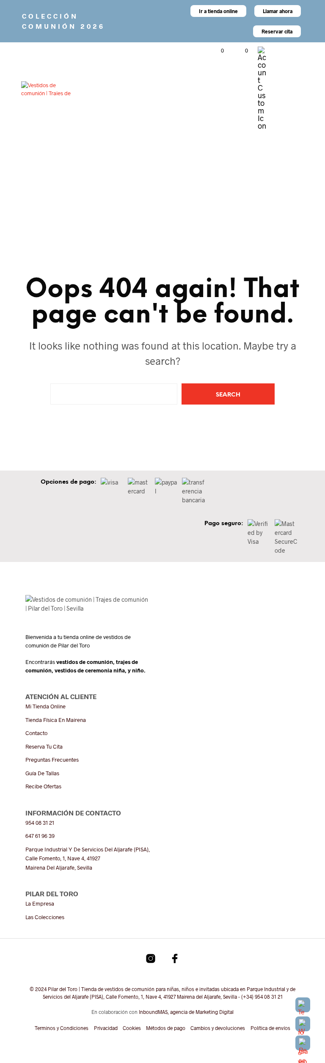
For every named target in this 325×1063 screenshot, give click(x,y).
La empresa (39, 903)
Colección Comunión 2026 (63, 21)
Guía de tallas (42, 773)
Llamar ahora (277, 11)
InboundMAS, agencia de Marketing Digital (186, 1012)
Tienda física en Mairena (55, 719)
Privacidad (106, 1028)
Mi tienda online (45, 706)
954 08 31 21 (39, 822)
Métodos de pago (165, 1028)
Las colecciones (44, 917)
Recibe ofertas (43, 786)
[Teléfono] (302, 1004)
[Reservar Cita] (302, 1042)
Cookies (132, 1028)
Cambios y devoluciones (217, 1028)
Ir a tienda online (218, 11)
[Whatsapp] (302, 1023)
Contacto (36, 733)
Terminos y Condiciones (61, 1028)
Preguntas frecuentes (52, 759)
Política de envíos (270, 1028)
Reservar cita (277, 31)
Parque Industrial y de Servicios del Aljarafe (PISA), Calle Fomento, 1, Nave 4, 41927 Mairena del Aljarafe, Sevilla (87, 858)
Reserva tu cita (44, 746)
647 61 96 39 (40, 835)
